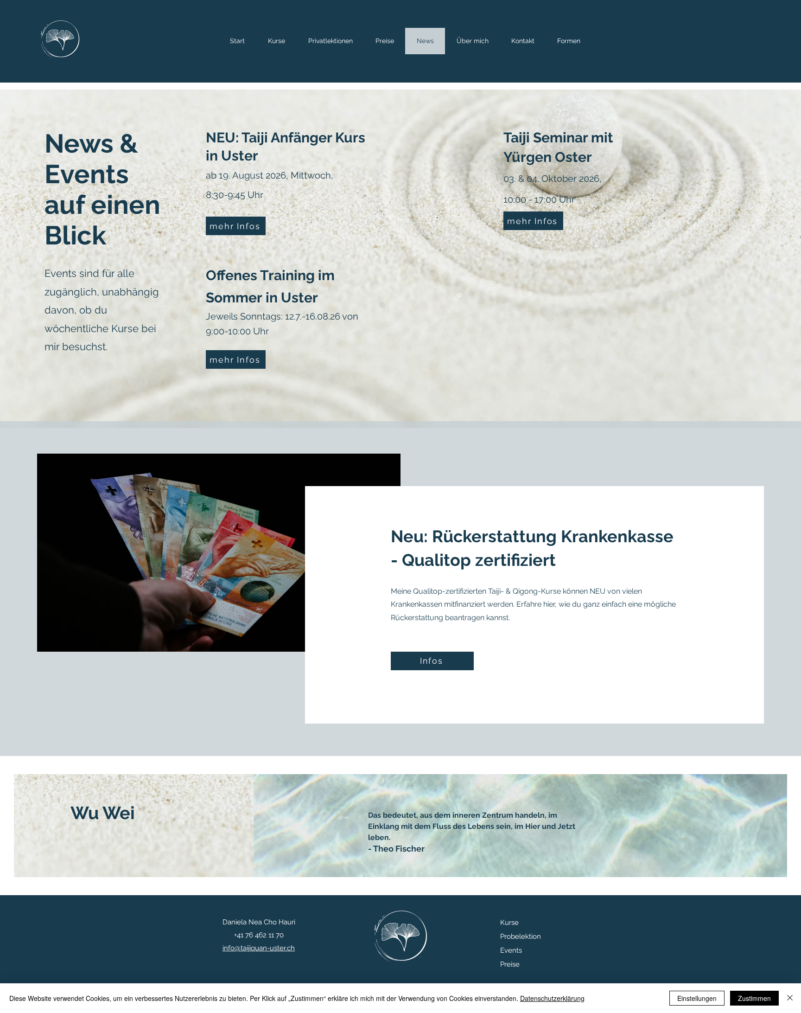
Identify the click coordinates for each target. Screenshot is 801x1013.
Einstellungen (697, 998)
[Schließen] (789, 998)
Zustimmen (754, 998)
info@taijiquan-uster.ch (258, 948)
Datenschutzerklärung (552, 998)
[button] (568, 41)
